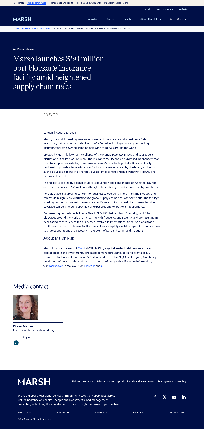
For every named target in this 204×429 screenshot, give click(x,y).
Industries (93, 19)
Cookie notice (138, 412)
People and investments (89, 2)
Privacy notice (62, 412)
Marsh (82, 248)
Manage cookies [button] (178, 412)
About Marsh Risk (150, 19)
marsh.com (56, 266)
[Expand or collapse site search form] (171, 19)
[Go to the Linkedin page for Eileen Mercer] (16, 342)
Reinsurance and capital (62, 2)
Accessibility (101, 412)
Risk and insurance (36, 2)
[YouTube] (174, 397)
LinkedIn (89, 266)
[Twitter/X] (164, 397)
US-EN (183, 19)
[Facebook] (155, 397)
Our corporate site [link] (164, 9)
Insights (128, 19)
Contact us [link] (183, 9)
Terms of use (24, 412)
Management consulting (116, 2)
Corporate (19, 2)
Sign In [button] (148, 9)
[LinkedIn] (183, 397)
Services (111, 19)
